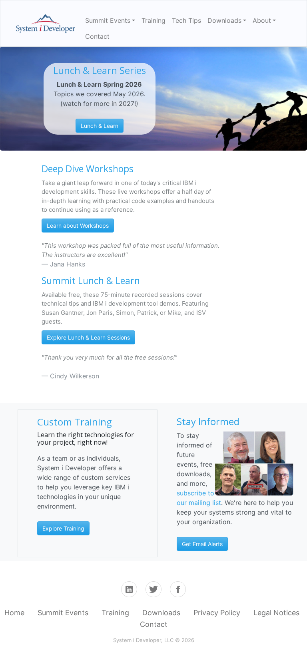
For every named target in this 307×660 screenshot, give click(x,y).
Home (14, 612)
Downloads (161, 612)
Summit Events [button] (107, 20)
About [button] (262, 20)
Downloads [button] (224, 20)
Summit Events (63, 612)
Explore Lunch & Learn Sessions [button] (88, 337)
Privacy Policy (216, 612)
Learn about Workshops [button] (78, 225)
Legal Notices (276, 612)
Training (153, 20)
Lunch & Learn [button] (99, 125)
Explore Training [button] (63, 528)
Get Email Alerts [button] (202, 544)
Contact (97, 36)
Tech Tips (186, 20)
